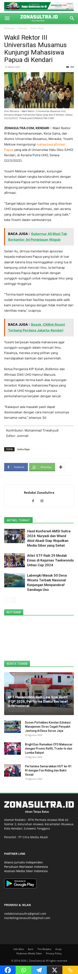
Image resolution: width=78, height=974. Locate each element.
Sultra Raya (37, 28)
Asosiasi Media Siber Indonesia (26, 871)
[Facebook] (34, 501)
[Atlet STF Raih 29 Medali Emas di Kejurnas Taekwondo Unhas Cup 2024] (14, 560)
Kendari (16, 828)
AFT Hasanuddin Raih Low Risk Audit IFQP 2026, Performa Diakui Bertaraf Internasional (38, 701)
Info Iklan (19, 949)
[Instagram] (43, 501)
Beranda (9, 28)
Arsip (58, 949)
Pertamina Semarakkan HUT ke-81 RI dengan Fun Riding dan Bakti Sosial (48, 770)
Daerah (22, 28)
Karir (30, 949)
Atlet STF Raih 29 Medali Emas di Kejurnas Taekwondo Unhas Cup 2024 (50, 560)
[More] (60, 467)
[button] (7, 18)
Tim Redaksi (44, 949)
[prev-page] (6, 600)
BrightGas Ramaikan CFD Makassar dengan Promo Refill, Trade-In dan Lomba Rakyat (49, 748)
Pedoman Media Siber (29, 953)
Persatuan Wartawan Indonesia (26, 867)
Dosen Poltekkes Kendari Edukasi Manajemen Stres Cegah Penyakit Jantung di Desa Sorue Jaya (48, 726)
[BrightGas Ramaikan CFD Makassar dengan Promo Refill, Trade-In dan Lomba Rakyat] (12, 748)
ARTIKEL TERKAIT (18, 520)
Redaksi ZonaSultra (39, 492)
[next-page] (13, 600)
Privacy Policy (54, 953)
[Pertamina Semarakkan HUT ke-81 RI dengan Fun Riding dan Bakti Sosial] (12, 770)
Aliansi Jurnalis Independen (23, 862)
